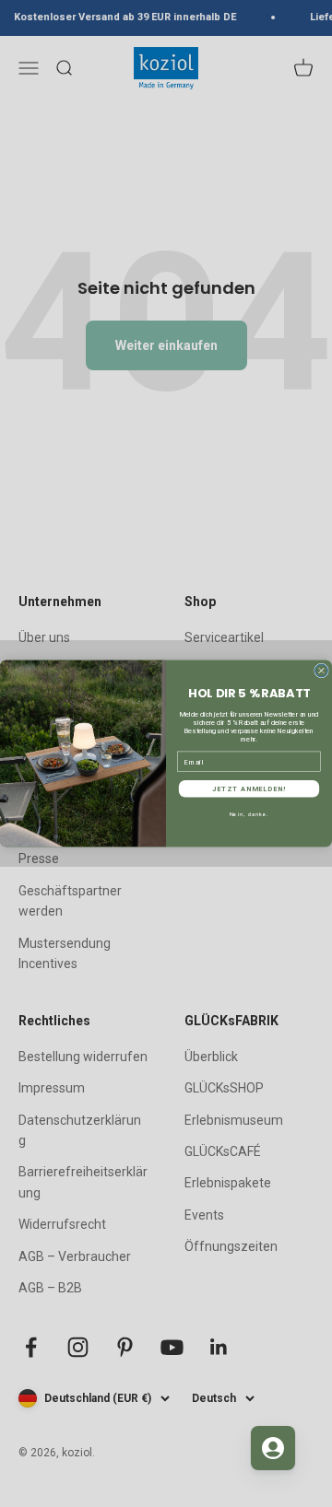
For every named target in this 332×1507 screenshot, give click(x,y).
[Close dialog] (321, 670)
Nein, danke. (249, 814)
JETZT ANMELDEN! (249, 789)
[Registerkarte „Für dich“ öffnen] (273, 1448)
